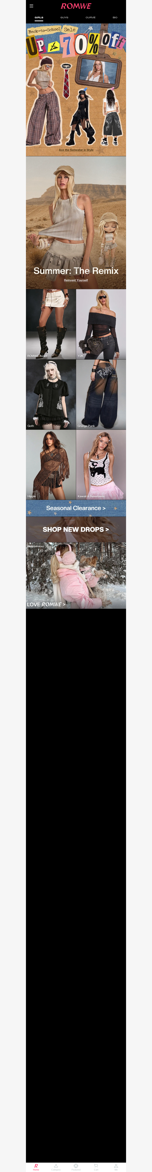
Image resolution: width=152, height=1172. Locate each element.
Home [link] (36, 1169)
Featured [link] (76, 1169)
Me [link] (116, 1169)
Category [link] (56, 1169)
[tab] (39, 17)
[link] (39, 6)
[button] (31, 6)
